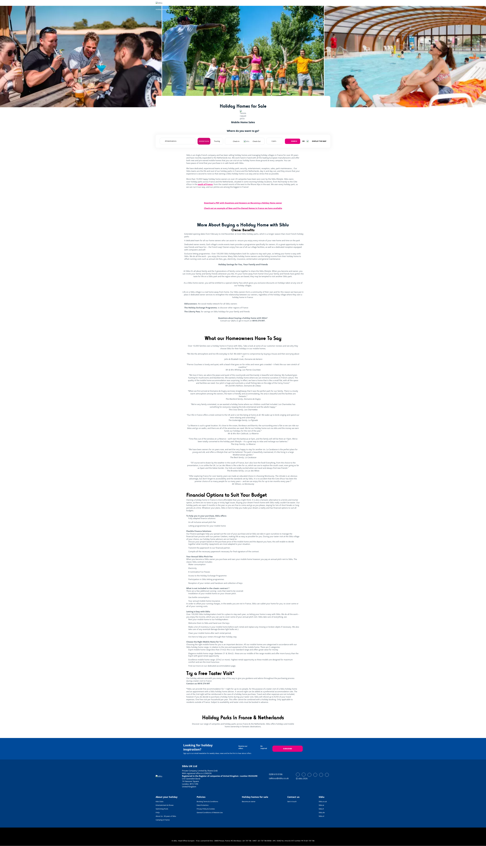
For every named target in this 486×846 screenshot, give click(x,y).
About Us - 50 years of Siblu (166, 816)
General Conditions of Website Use (210, 812)
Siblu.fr (321, 809)
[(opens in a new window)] (298, 774)
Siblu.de (322, 812)
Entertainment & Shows (165, 805)
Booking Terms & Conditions (207, 801)
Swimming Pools (162, 809)
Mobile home (204, 141)
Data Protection (203, 805)
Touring (217, 141)
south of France (205, 184)
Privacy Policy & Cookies (206, 809)
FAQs (158, 812)
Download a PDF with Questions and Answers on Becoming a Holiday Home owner (243, 203)
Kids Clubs (159, 801)
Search (294, 141)
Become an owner (248, 801)
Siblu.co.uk (323, 801)
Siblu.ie (321, 805)
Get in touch (292, 801)
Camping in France (163, 820)
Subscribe (287, 748)
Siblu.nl (321, 816)
